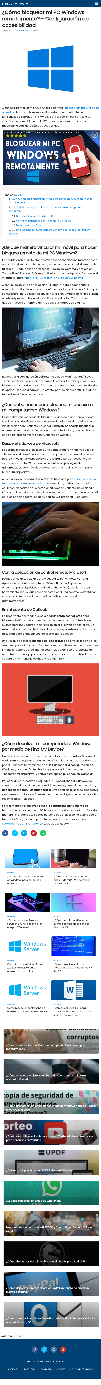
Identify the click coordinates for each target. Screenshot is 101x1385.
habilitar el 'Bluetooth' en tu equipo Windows (53, 278)
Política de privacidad (81, 1369)
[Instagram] (53, 1349)
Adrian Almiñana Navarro (20, 31)
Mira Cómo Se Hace (65, 1361)
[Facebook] (35, 1349)
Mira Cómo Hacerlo (15, 3)
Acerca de (13, 1369)
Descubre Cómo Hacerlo (38, 1361)
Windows (17, 1336)
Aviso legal (29, 1369)
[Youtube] (63, 1349)
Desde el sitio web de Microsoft (34, 216)
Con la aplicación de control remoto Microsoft (43, 220)
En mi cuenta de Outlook (30, 225)
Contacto (46, 1369)
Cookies (61, 1369)
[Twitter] (44, 1349)
